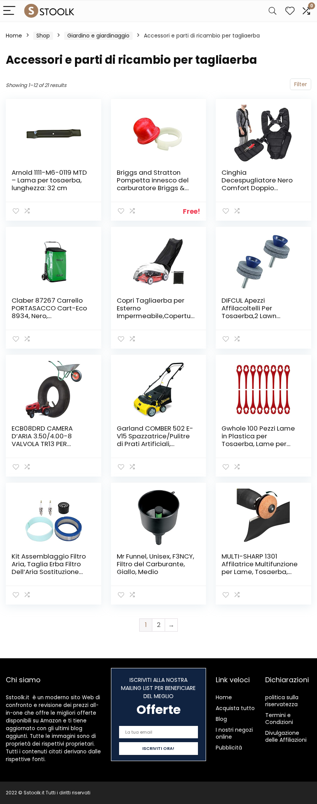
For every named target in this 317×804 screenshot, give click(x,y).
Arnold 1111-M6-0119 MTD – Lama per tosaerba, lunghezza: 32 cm (49, 180)
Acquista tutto (235, 708)
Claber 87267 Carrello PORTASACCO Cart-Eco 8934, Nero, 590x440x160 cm (49, 312)
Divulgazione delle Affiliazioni (286, 736)
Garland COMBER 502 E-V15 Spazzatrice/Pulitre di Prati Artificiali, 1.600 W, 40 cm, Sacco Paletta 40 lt (155, 444)
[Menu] (9, 11)
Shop (43, 35)
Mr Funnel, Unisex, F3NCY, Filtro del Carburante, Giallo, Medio (155, 564)
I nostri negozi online (234, 733)
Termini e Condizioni (279, 718)
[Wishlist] (290, 11)
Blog (221, 719)
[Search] (272, 11)
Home (14, 35)
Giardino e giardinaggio (98, 35)
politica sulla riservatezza (281, 700)
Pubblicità (229, 747)
